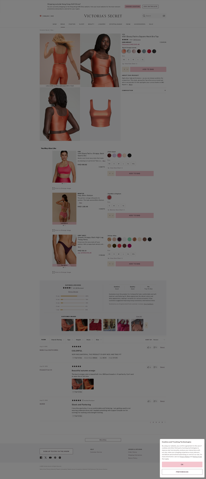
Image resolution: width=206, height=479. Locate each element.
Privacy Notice (185, 456)
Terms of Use (197, 456)
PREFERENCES (182, 472)
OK (182, 464)
